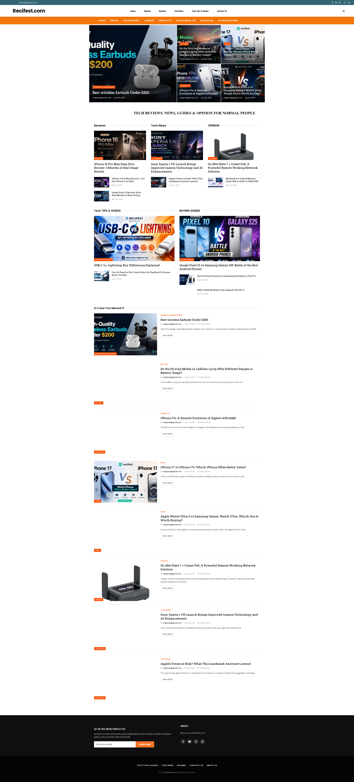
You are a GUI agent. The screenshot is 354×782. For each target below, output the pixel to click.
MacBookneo (131, 20)
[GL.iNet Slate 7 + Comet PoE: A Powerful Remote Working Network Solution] (234, 145)
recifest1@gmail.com (27, 2)
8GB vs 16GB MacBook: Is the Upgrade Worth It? (220, 290)
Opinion (147, 10)
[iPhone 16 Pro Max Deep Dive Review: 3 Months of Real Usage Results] (120, 145)
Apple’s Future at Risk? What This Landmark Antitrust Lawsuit (186, 180)
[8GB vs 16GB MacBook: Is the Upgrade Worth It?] (187, 293)
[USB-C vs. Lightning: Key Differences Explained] (134, 238)
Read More (167, 335)
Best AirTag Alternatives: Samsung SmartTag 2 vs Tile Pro (226, 276)
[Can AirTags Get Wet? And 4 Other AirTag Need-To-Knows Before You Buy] (101, 276)
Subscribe (145, 744)
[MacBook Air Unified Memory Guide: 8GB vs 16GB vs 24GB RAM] (215, 182)
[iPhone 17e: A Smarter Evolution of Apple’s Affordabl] (199, 83)
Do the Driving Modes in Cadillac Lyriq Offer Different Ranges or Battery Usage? (197, 51)
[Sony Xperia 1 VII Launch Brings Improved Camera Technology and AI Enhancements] (177, 145)
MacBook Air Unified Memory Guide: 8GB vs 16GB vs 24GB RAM (242, 180)
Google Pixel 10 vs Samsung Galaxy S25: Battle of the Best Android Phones (218, 267)
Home (133, 10)
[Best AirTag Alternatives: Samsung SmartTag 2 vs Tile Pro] (187, 279)
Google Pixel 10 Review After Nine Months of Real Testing (126, 194)
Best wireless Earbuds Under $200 (121, 93)
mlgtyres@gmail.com (102, 97)
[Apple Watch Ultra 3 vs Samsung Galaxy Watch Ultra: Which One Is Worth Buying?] (243, 83)
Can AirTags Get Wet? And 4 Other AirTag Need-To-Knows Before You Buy (141, 273)
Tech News (178, 10)
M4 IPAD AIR (206, 20)
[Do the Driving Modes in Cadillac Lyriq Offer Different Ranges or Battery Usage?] (199, 44)
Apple (102, 20)
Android (149, 20)
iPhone (114, 20)
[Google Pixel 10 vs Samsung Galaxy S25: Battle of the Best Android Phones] (219, 238)
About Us (212, 765)
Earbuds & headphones (104, 87)
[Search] (349, 2)
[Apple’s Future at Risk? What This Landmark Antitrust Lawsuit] (158, 182)
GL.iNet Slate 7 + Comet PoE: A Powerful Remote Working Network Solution (233, 167)
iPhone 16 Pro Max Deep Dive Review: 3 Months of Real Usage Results (116, 167)
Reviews (162, 10)
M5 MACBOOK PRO (228, 20)
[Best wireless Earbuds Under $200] (133, 63)
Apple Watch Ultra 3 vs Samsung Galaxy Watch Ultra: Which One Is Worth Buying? (243, 90)
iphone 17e (185, 86)
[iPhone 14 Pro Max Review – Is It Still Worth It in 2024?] (101, 182)
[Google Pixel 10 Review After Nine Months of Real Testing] (101, 196)
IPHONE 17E (165, 20)
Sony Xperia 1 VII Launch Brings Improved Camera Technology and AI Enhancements (177, 167)
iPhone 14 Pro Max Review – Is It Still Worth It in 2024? (128, 180)
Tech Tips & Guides (200, 10)
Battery (184, 44)
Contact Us (222, 10)
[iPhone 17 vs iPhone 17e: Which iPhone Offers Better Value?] (243, 44)
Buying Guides (187, 260)
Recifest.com (171, 772)
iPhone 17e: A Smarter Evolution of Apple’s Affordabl (198, 92)
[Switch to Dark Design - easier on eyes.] (344, 2)
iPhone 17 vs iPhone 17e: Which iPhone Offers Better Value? (241, 51)
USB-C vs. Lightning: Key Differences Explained (127, 265)
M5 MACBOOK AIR (186, 20)
